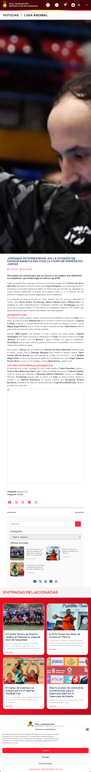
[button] (87, 729)
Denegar (45, 757)
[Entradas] (48, 5)
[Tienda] (57, 5)
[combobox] (42, 524)
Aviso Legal (58, 769)
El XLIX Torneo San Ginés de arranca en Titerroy (70, 551)
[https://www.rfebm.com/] (19, 5)
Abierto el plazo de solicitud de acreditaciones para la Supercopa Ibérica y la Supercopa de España (66, 692)
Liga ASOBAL (36, 15)
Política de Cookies (34, 769)
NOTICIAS (11, 15)
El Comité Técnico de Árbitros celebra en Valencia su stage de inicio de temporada (34, 552)
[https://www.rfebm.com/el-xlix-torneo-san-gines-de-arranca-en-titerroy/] (53, 553)
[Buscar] (78, 524)
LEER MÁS (9, 652)
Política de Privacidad (47, 769)
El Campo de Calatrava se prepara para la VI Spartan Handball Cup (35, 567)
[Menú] (86, 5)
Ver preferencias (45, 763)
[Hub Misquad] (73, 5)
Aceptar (45, 750)
